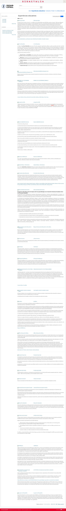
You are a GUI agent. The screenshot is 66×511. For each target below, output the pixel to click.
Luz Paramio (28, 38)
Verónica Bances (36, 349)
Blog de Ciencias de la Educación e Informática (42, 226)
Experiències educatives (38, 10)
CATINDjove (36, 445)
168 (56, 504)
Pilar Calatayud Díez (48, 184)
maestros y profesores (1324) (7, 30)
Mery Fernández (38, 38)
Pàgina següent (61, 504)
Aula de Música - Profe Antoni (39, 164)
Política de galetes (25, 509)
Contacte (48, 10)
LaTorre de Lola (36, 238)
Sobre (30, 509)
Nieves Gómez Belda (40, 184)
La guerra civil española (38, 492)
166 (52, 504)
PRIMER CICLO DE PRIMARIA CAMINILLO (41, 80)
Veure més (14, 23)
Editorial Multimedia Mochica (39, 189)
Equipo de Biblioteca (21, 327)
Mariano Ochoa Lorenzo (59, 183)
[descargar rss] (62, 11)
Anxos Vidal (32, 38)
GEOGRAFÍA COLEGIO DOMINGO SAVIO (41, 290)
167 (54, 504)
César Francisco (29, 349)
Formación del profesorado (39, 173)
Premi (53, 10)
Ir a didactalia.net (60, 10)
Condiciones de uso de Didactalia (15, 509)
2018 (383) (4, 19)
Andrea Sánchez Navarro (31, 183)
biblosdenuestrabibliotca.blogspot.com (41, 71)
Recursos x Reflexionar (38, 156)
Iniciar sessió (1, 1)
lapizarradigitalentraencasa (39, 121)
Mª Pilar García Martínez (31, 184)
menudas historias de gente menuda (40, 387)
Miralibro (35, 301)
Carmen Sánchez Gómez (22, 97)
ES (64, 1)
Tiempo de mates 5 (37, 378)
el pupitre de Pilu (37, 102)
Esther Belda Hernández (49, 183)
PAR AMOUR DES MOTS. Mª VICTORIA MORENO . (43, 269)
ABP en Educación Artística (38, 333)
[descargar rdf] (64, 11)
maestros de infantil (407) (7, 31)
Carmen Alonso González (22, 285)
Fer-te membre (4, 1)
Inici (30, 10)
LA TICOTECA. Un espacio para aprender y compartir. (43, 469)
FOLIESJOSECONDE (37, 370)
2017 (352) (4, 20)
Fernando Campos (45, 38)
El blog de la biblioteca (38, 258)
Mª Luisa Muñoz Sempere (22, 184)
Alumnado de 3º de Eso (21, 349)
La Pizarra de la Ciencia (38, 415)
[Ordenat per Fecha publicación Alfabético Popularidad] (56, 16)
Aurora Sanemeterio (21, 38)
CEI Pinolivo (36, 246)
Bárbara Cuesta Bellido (40, 183)
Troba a (20, 5)
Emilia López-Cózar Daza (43, 97)
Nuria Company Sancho (21, 183)
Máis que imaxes (37, 20)
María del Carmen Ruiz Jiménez (33, 97)
